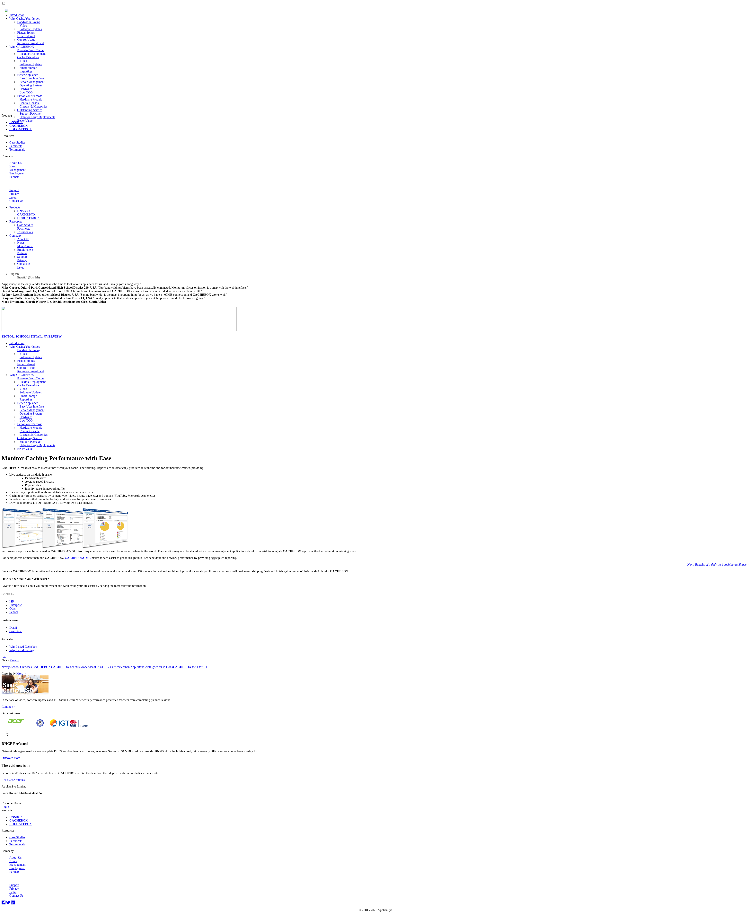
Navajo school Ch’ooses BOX (26, 667)
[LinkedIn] (13, 903)
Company (15, 235)
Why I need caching (21, 650)
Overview (15, 631)
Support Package (30, 113)
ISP (11, 601)
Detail (13, 627)
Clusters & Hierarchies (34, 106)
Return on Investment (30, 43)
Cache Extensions (28, 57)
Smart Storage (28, 67)
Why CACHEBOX (21, 46)
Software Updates (31, 29)
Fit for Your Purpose (29, 96)
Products (14, 207)
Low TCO (26, 92)
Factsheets (15, 146)
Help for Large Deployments (37, 117)
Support (14, 190)
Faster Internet (26, 36)
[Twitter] (8, 903)
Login (5, 806)
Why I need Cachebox (23, 646)
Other (12, 608)
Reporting (26, 71)
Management (17, 170)
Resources (15, 221)
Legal (12, 197)
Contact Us (16, 200)
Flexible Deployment (33, 53)
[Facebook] (3, 903)
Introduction (16, 15)
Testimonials (17, 149)
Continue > (8, 706)
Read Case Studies (13, 779)
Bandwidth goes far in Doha (155, 667)
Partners (14, 177)
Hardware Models (31, 99)
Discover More (11, 758)
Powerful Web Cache (30, 50)
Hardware (26, 89)
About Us (15, 162)
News (13, 166)
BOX (16, 122)
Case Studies (17, 142)
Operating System (31, 85)
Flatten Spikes (26, 32)
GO (4, 656)
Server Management (32, 82)
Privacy (14, 193)
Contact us (23, 263)
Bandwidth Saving (28, 22)
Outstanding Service (29, 110)
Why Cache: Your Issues (24, 18)
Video (23, 25)
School (13, 612)
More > (14, 660)
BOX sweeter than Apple (116, 667)
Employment (17, 173)
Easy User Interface (32, 78)
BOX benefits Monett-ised (73, 667)
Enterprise (15, 605)
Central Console (30, 103)
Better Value (24, 120)
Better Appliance (27, 74)
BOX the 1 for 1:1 (190, 667)
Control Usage (26, 39)
